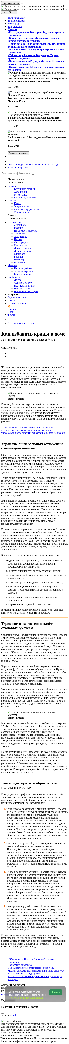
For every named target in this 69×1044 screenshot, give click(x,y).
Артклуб (17, 216)
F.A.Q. (15, 1035)
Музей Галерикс (17, 180)
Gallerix (15, 1015)
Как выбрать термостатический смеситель (31, 967)
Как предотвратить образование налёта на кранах (37, 432)
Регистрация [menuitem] (21, 167)
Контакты (33, 1035)
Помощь (6, 1035)
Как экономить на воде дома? (24, 973)
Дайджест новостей (18, 153)
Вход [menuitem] (10, 167)
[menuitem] (56, 164)
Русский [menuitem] (12, 164)
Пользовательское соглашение (50, 1038)
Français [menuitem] (39, 164)
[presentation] (38, 359)
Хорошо (56, 992)
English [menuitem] (21, 164)
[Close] (33, 174)
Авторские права (46, 1041)
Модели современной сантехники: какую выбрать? (36, 970)
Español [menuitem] (30, 164)
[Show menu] (22, 3)
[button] (16, 17)
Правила (29, 1038)
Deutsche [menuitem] (48, 164)
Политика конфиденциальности (19, 1041)
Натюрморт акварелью (20, 964)
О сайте (23, 1035)
